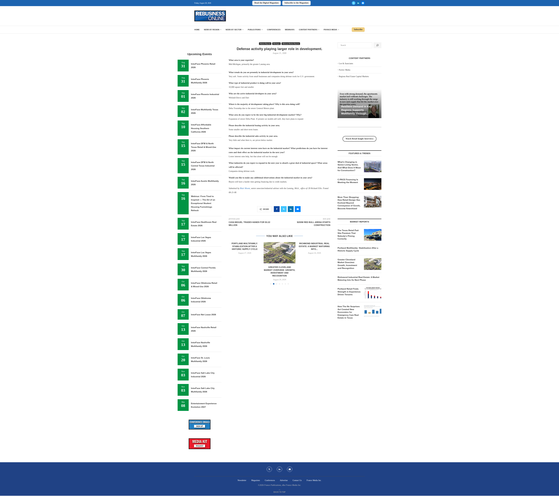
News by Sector (234, 30)
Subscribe (358, 29)
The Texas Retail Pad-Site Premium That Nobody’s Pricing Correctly (348, 234)
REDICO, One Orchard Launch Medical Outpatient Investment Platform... (314, 246)
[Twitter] (353, 3)
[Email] (363, 3)
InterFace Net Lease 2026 (203, 314)
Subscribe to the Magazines (296, 3)
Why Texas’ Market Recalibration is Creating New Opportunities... (371, 110)
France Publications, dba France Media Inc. (282, 485)
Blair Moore (245, 188)
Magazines (255, 480)
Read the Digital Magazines (266, 3)
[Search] (377, 45)
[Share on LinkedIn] (291, 209)
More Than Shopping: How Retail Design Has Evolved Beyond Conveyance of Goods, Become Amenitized (349, 203)
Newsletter (242, 480)
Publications (254, 30)
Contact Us (297, 480)
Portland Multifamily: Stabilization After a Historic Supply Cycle (358, 249)
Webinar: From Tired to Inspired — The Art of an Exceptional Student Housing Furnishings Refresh (203, 203)
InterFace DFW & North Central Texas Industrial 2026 (203, 166)
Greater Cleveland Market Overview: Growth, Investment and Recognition (347, 263)
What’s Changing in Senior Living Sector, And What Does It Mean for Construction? (349, 166)
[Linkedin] (358, 3)
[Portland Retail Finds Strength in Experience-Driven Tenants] (372, 293)
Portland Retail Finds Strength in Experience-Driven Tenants (349, 292)
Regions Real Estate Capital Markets (354, 76)
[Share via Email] (298, 209)
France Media (330, 30)
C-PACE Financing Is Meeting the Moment (348, 181)
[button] (232, 263)
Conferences (274, 30)
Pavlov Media (344, 70)
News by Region (211, 30)
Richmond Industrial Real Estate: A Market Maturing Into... (279, 246)
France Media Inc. (314, 480)
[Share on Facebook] (277, 209)
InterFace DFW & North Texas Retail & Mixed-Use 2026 (203, 147)
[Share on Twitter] (284, 209)
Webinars (289, 30)
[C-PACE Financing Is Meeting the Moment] (372, 184)
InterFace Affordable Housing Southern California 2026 (201, 128)
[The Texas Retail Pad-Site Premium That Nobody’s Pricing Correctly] (372, 235)
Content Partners (308, 30)
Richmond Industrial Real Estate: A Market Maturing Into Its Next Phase (358, 278)
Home (197, 30)
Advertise (284, 480)
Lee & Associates (346, 63)
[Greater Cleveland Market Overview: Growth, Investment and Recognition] (245, 252)
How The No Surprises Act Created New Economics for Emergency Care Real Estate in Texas (349, 312)
